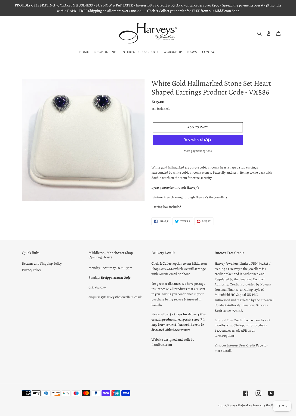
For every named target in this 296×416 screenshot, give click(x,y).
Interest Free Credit (241, 345)
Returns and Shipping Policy (42, 263)
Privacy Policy (31, 270)
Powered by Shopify (263, 405)
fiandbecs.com (161, 344)
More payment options (198, 151)
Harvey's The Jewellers (239, 405)
